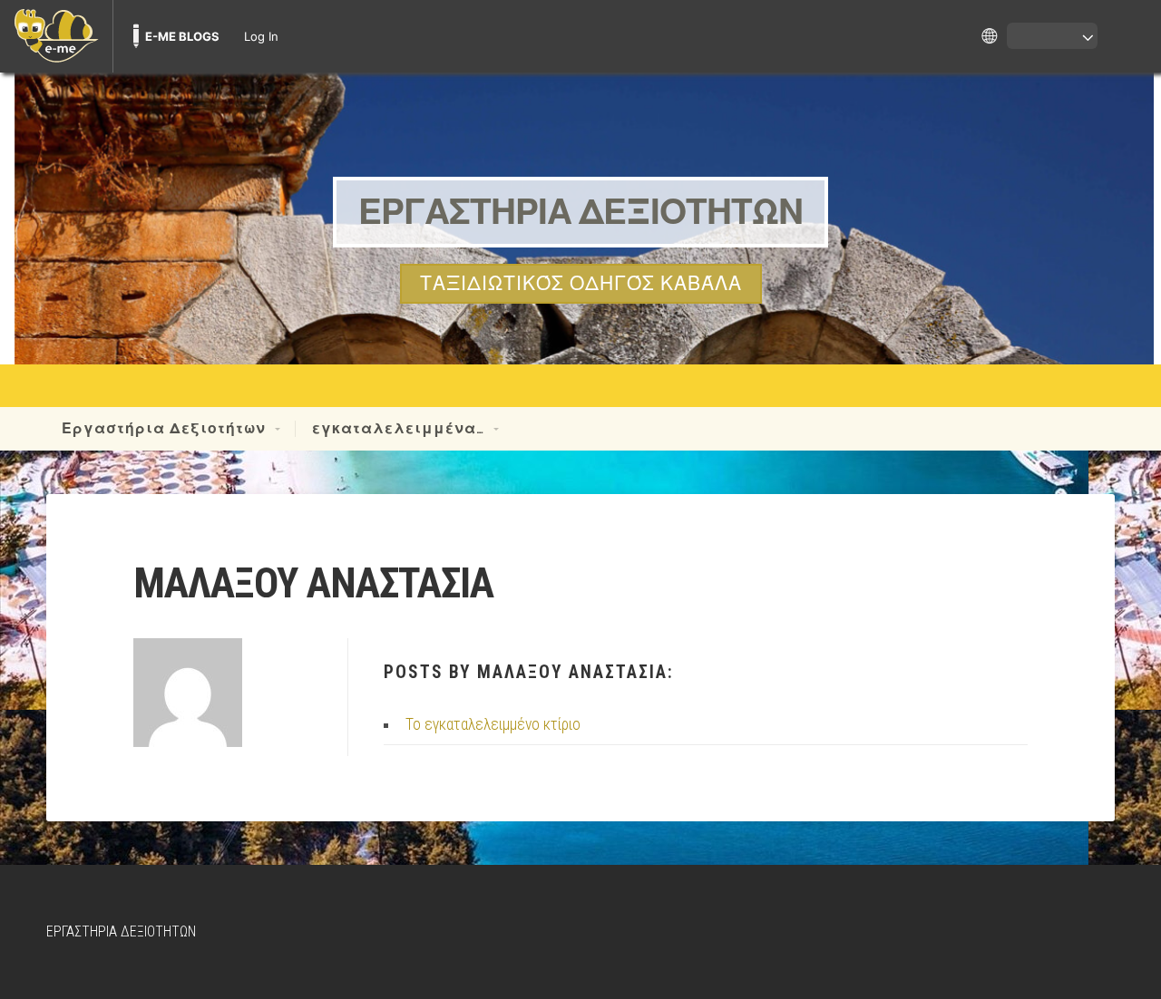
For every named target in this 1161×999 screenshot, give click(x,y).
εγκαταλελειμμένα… (398, 429)
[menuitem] (56, 36)
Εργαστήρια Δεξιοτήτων (164, 429)
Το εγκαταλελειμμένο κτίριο (492, 724)
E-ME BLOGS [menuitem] (182, 36)
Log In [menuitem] (261, 36)
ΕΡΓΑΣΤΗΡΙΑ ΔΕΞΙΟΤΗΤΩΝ (580, 210)
